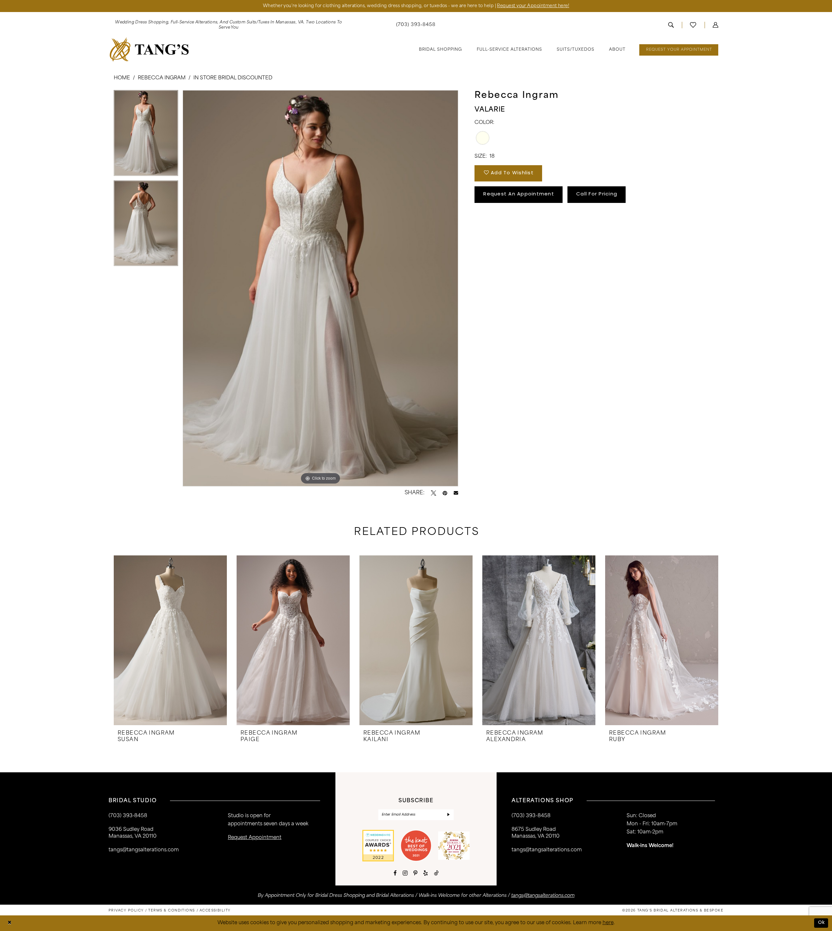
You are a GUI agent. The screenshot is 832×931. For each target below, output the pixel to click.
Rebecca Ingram (162, 78)
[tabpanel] (146, 135)
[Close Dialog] (9, 923)
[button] (715, 25)
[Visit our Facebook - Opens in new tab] (395, 873)
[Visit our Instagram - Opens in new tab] (405, 873)
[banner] (149, 49)
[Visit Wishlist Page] (693, 25)
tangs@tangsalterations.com (144, 850)
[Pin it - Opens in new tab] (445, 493)
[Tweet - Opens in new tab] (433, 493)
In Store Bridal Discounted (232, 78)
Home (122, 78)
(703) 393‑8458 (128, 816)
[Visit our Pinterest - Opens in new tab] (415, 873)
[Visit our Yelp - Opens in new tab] (425, 873)
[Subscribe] (448, 814)
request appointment (254, 837)
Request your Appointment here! (533, 6)
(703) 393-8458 (531, 816)
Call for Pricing (596, 194)
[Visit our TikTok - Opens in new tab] (436, 873)
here (608, 923)
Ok (821, 922)
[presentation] (170, 640)
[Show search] (671, 25)
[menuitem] (229, 25)
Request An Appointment (518, 194)
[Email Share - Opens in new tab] (456, 493)
